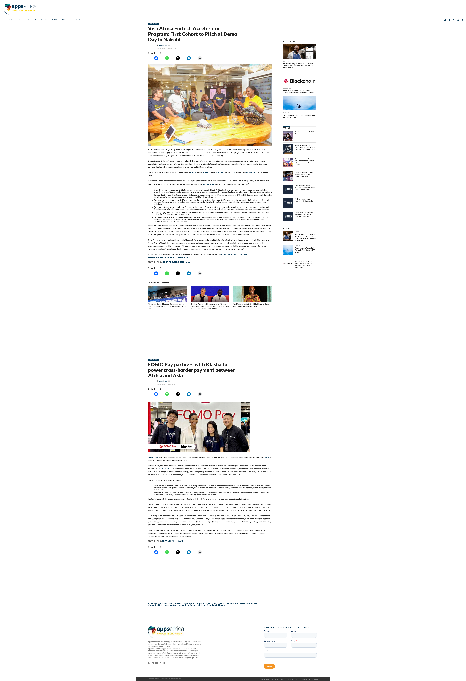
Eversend (250, 172)
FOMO (174, 541)
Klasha (266, 457)
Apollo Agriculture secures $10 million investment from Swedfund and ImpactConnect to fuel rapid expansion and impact (202, 603)
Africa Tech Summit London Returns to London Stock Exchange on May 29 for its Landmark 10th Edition (167, 306)
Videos (55, 20)
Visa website (208, 184)
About (282, 679)
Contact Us (79, 20)
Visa (188, 262)
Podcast (44, 20)
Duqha (193, 172)
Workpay (219, 172)
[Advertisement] (210, 330)
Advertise (65, 20)
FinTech (181, 262)
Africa (165, 262)
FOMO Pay (153, 457)
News (11, 20)
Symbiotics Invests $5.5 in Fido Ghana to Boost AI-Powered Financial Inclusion (251, 305)
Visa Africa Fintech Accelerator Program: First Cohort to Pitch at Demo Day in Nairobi (186, 605)
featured (173, 262)
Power (206, 172)
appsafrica (163, 45)
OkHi (233, 172)
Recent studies (164, 469)
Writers (274, 679)
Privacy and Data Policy (308, 679)
